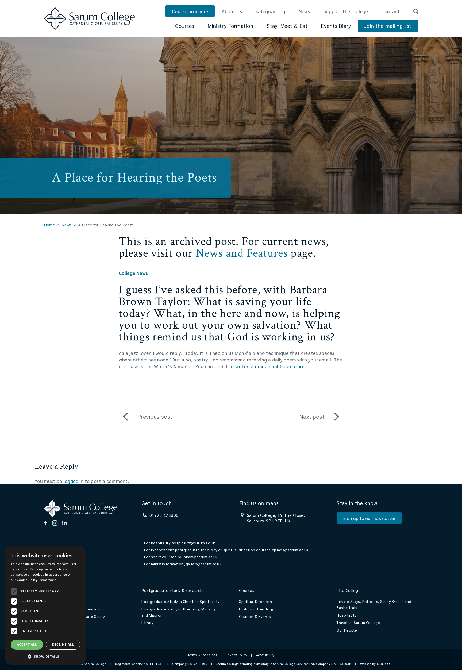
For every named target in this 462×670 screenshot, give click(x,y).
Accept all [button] (27, 644)
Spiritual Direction (255, 601)
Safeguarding (270, 11)
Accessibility (265, 655)
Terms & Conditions (202, 655)
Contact (390, 11)
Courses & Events (255, 616)
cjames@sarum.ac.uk (290, 549)
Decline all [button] (63, 644)
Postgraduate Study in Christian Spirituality (180, 601)
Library (147, 622)
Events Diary (336, 25)
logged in (73, 481)
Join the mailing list (387, 25)
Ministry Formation (230, 25)
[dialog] (45, 605)
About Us (232, 11)
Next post (312, 416)
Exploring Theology (256, 608)
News (304, 11)
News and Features (241, 253)
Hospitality (346, 615)
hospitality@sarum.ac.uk (193, 542)
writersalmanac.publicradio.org (270, 366)
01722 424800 (164, 515)
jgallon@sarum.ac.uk (203, 563)
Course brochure (190, 11)
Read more (47, 579)
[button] (45, 656)
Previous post (154, 416)
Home (49, 225)
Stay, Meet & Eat (287, 25)
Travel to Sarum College (358, 622)
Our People (347, 629)
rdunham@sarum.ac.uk (198, 556)
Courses (184, 25)
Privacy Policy (236, 655)
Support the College (346, 11)
